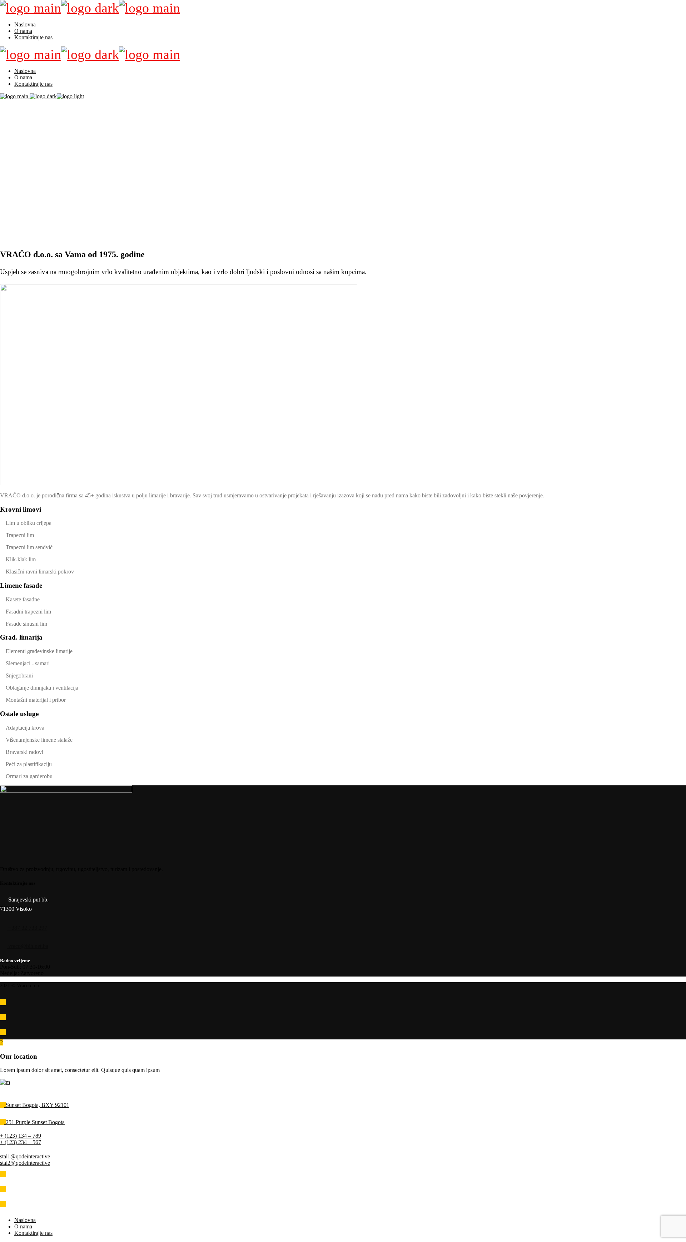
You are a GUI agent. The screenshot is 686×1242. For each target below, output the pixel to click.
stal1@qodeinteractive (25, 1156)
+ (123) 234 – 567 (20, 1142)
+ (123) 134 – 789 (20, 1136)
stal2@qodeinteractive (25, 1163)
